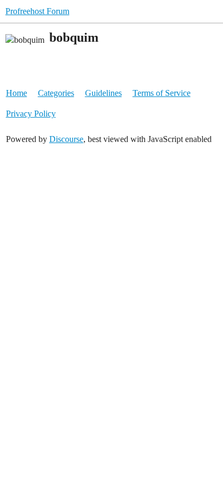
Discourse (66, 139)
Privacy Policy (31, 113)
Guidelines (103, 93)
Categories (56, 93)
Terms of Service (162, 93)
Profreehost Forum (37, 11)
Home (16, 93)
